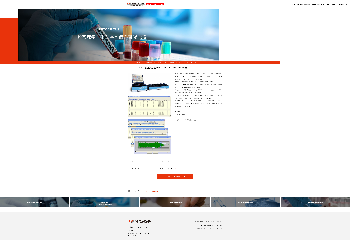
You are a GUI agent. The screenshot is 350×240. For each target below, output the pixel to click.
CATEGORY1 (34, 200)
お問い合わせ (331, 4)
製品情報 (307, 4)
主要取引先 (316, 4)
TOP (293, 4)
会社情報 (300, 4)
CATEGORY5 (315, 200)
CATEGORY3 (175, 200)
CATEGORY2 (105, 201)
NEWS (323, 4)
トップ (130, 62)
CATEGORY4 (245, 200)
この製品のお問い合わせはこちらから (176, 176)
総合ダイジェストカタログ (155, 4)
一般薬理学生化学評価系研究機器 (153, 62)
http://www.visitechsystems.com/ (168, 162)
